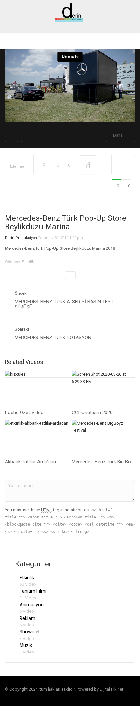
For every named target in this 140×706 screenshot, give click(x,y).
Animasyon (32, 605)
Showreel (29, 632)
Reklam (27, 618)
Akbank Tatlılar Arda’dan (30, 462)
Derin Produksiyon (21, 238)
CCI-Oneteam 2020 (92, 412)
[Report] (103, 164)
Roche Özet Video (24, 412)
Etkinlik (27, 577)
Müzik (26, 645)
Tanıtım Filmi (33, 591)
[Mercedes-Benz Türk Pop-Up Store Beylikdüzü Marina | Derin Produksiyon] (68, 12)
